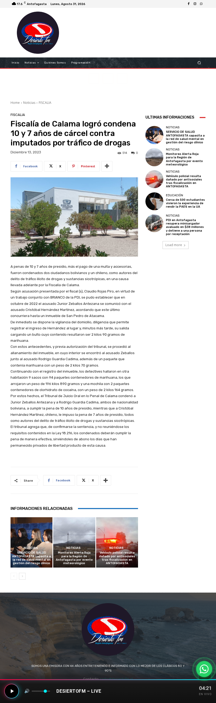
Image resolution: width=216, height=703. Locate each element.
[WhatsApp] (201, 4)
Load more (173, 245)
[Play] (11, 691)
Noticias (29, 102)
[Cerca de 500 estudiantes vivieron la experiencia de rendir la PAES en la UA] (154, 201)
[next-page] (22, 576)
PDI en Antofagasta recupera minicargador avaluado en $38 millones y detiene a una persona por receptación (185, 227)
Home (15, 102)
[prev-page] (14, 576)
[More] (106, 166)
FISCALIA (45, 102)
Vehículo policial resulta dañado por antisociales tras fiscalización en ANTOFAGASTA (117, 558)
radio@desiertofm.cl (116, 679)
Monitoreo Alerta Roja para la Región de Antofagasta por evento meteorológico (74, 558)
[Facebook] (188, 4)
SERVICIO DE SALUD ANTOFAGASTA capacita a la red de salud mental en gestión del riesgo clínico (31, 558)
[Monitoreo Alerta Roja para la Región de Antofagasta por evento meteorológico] (74, 542)
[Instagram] (195, 4)
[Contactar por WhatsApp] (204, 669)
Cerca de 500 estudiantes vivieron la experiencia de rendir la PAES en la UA (185, 203)
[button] (199, 63)
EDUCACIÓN (174, 195)
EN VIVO (205, 694)
